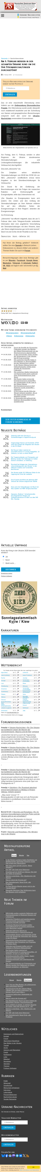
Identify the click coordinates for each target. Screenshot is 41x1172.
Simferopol (25, 708)
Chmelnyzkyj (4, 686)
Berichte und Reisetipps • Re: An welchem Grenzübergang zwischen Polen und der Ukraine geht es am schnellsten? (20, 814)
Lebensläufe (8, 1092)
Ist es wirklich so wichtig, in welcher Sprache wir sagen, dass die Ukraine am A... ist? (21, 1005)
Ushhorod (25, 672)
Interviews (7, 1090)
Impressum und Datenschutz (14, 1034)
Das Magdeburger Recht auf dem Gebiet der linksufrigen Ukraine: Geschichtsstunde (21, 1001)
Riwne (24, 683)
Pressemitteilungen (10, 1094)
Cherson (3, 699)
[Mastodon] (13, 1155)
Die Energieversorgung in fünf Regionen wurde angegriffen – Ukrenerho (24, 387)
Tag (28, 855)
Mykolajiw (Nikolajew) (26, 697)
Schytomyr (4, 688)
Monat (14, 855)
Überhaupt (28, 980)
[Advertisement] (20, 35)
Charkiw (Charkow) (25, 699)
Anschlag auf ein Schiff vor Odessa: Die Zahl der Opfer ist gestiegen (21, 873)
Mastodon (7, 263)
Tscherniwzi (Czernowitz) (26, 680)
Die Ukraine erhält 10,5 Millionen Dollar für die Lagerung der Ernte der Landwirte (25, 473)
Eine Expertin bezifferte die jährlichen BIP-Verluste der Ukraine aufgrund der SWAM (24, 480)
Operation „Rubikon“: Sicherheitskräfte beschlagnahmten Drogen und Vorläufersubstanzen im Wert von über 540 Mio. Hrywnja (24, 496)
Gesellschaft (8, 1085)
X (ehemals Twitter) (29, 263)
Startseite (4, 58)
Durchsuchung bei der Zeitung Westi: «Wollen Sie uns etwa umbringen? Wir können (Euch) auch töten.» (19, 990)
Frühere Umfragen (6, 576)
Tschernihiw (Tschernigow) (26, 689)
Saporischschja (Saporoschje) (27, 702)
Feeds (6, 1052)
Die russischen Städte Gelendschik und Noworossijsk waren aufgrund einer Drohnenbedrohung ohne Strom (26, 374)
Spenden (7, 1064)
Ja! (6, 557)
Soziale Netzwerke (10, 1099)
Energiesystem (12, 333)
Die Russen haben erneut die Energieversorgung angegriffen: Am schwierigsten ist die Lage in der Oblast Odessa (25, 381)
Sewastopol (4, 710)
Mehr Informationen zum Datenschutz (29, 1170)
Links (5, 1057)
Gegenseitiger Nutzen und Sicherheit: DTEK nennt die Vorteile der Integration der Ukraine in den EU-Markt (25, 444)
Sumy (24, 694)
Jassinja (25, 678)
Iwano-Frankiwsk (27, 675)
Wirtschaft (7, 1083)
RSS (8, 266)
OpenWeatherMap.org (13, 712)
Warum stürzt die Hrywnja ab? (16, 880)
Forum (27, 251)
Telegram (16, 263)
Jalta (24, 710)
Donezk (25, 705)
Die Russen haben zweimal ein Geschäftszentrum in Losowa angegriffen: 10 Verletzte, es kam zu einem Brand (25, 451)
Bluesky (12, 260)
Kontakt (6, 1036)
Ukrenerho (30, 336)
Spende (18, 245)
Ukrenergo (19, 336)
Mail (26, 322)
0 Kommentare (18, 74)
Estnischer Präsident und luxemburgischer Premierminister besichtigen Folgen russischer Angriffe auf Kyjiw (20, 920)
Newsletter (7, 1061)
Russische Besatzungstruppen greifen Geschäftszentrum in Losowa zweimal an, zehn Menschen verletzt (20, 926)
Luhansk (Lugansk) (6, 708)
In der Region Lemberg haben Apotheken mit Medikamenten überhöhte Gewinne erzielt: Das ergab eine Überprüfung (21, 861)
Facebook (21, 260)
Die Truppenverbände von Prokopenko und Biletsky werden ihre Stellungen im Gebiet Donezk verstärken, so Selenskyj (24, 458)
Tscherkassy (4, 691)
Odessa (3, 697)
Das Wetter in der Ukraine (13, 1043)
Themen (6, 1066)
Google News (32, 260)
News (10, 1155)
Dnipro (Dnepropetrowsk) (6, 705)
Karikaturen (8, 1054)
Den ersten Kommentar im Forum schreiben (18, 420)
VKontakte (13, 322)
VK (4, 266)
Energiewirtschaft (28, 333)
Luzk (2, 683)
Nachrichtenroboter (10, 1097)
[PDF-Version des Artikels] (22, 322)
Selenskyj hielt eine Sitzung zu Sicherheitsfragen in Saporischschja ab (23, 436)
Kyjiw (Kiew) (4, 672)
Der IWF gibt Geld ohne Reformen (18, 869)
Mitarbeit (7, 1059)
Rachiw (3, 678)
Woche (21, 855)
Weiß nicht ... (10, 563)
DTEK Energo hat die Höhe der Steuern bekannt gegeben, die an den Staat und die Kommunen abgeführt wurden (25, 393)
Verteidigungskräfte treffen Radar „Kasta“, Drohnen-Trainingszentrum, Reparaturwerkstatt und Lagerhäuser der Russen (20, 958)
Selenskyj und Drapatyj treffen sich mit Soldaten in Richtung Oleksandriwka (19, 947)
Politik (6, 1081)
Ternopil (3, 680)
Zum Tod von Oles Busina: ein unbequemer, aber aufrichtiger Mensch (21, 985)
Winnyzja (25, 686)
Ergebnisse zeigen (6, 573)
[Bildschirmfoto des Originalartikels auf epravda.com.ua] (20, 135)
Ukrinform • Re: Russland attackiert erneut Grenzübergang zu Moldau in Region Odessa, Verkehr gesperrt (19, 790)
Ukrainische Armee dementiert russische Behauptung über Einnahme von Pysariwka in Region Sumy (21, 942)
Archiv (6, 1048)
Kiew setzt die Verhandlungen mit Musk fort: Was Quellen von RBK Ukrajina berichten (25, 487)
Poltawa (3, 694)
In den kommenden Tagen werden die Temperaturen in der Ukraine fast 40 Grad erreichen (26, 356)
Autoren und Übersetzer (12, 1050)
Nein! (7, 560)
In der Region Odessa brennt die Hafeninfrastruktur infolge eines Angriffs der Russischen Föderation (25, 367)
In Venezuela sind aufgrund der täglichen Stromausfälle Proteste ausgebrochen (25, 399)
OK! (33, 1167)
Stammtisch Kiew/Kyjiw (11, 1041)
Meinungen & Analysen (11, 1088)
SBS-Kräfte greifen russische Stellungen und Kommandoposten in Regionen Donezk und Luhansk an (21, 915)
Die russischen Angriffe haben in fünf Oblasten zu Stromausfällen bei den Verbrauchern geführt (25, 361)
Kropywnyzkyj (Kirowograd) (26, 691)
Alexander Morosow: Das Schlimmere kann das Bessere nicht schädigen (21, 891)
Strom (9, 336)
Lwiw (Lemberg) (5, 675)
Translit (6, 1045)
